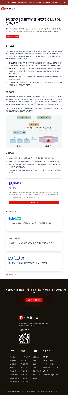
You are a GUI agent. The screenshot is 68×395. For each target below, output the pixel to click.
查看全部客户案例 (12, 37)
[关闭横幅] (64, 2)
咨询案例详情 (34, 202)
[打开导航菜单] (65, 9)
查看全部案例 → (11, 275)
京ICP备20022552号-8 (32, 391)
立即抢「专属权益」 (34, 300)
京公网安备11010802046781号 (49, 391)
